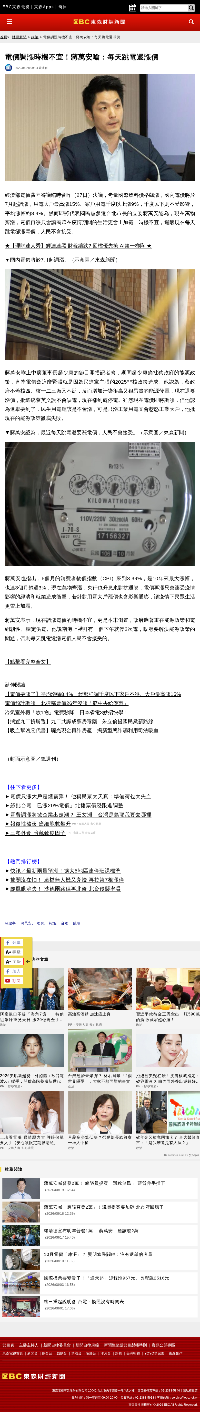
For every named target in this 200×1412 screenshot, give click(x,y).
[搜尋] (190, 26)
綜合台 (47, 1353)
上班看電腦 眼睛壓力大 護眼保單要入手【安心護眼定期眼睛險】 (32, 1140)
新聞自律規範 (87, 1345)
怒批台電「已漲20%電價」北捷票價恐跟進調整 (66, 805)
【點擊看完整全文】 (28, 661)
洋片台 (105, 1353)
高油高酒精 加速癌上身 (89, 1014)
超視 (118, 1353)
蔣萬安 (26, 923)
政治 (35, 37)
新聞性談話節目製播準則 (125, 1345)
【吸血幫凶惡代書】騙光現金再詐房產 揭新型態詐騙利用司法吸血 (82, 730)
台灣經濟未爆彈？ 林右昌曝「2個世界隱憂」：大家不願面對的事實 (100, 1078)
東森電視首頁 (12, 1353)
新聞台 (32, 1353)
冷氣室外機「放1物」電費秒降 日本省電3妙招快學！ (67, 712)
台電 (64, 923)
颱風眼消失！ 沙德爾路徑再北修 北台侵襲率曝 (65, 888)
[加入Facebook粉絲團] (13, 973)
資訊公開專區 (163, 1345)
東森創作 (175, 1353)
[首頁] (100, 21)
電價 (40, 923)
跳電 (76, 923)
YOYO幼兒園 (154, 1353)
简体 (62, 7)
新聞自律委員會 (57, 1345)
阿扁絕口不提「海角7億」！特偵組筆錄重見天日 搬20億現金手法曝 (32, 1017)
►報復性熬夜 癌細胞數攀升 (38, 823)
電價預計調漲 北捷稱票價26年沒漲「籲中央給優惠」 (67, 703)
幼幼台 (76, 1353)
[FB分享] (13, 945)
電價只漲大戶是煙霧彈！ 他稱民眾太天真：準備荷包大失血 (80, 796)
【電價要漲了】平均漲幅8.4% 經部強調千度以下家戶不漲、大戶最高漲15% (93, 694)
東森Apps (44, 7)
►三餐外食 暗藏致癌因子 (35, 833)
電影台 (91, 1353)
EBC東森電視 (16, 7)
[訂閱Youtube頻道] (13, 983)
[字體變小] (14, 964)
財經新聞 (19, 37)
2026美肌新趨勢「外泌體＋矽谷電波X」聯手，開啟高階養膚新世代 (32, 1078)
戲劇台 (62, 1353)
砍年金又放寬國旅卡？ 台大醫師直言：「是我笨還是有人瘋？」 (168, 1140)
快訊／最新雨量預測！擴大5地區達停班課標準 (65, 870)
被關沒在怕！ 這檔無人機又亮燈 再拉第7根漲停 (67, 879)
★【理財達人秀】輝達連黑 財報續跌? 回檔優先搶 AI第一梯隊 (75, 245)
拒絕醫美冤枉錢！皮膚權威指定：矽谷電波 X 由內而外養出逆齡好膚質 (168, 1079)
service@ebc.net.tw (185, 1397)
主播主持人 (29, 1345)
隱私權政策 (190, 1390)
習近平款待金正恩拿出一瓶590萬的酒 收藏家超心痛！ (168, 1017)
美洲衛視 (133, 1353)
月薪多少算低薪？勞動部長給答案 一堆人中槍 (100, 1140)
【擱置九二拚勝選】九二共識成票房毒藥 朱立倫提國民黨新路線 (79, 721)
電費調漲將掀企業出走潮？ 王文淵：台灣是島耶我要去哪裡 (80, 814)
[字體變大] (13, 954)
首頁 (3, 37)
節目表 (8, 1345)
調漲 (52, 923)
